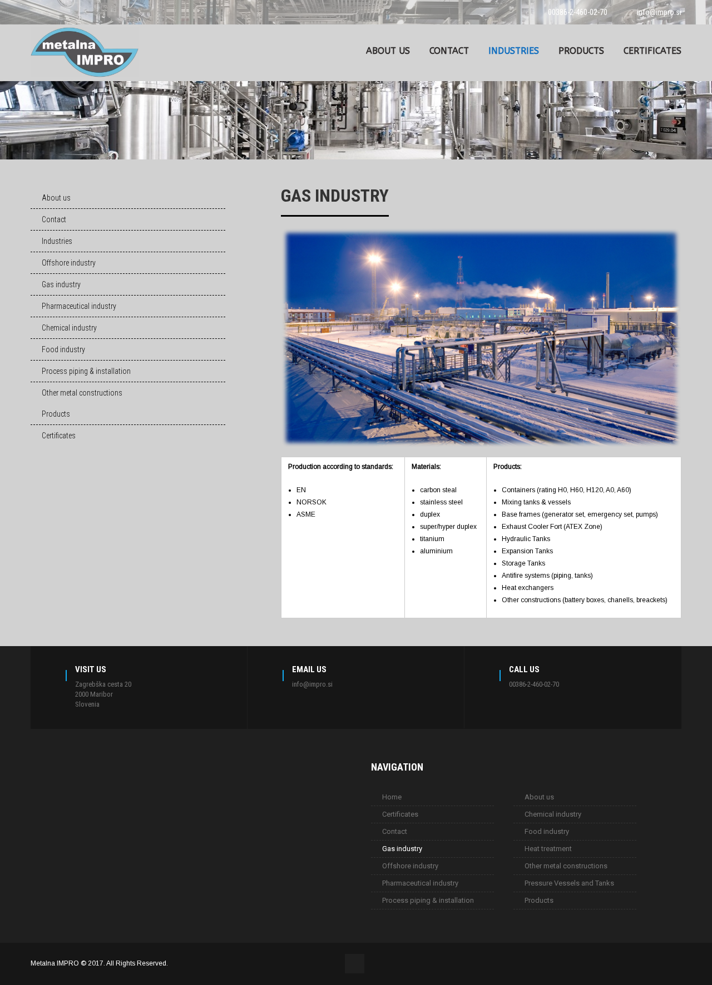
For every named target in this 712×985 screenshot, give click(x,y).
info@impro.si (659, 12)
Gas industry (61, 284)
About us (388, 51)
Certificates (652, 51)
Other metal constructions (82, 392)
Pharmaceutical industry (79, 306)
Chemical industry (69, 327)
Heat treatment (548, 848)
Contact (449, 51)
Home (392, 797)
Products (581, 51)
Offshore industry (69, 262)
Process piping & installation (86, 371)
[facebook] (34, 12)
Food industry (63, 349)
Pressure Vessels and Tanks (569, 883)
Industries (513, 51)
